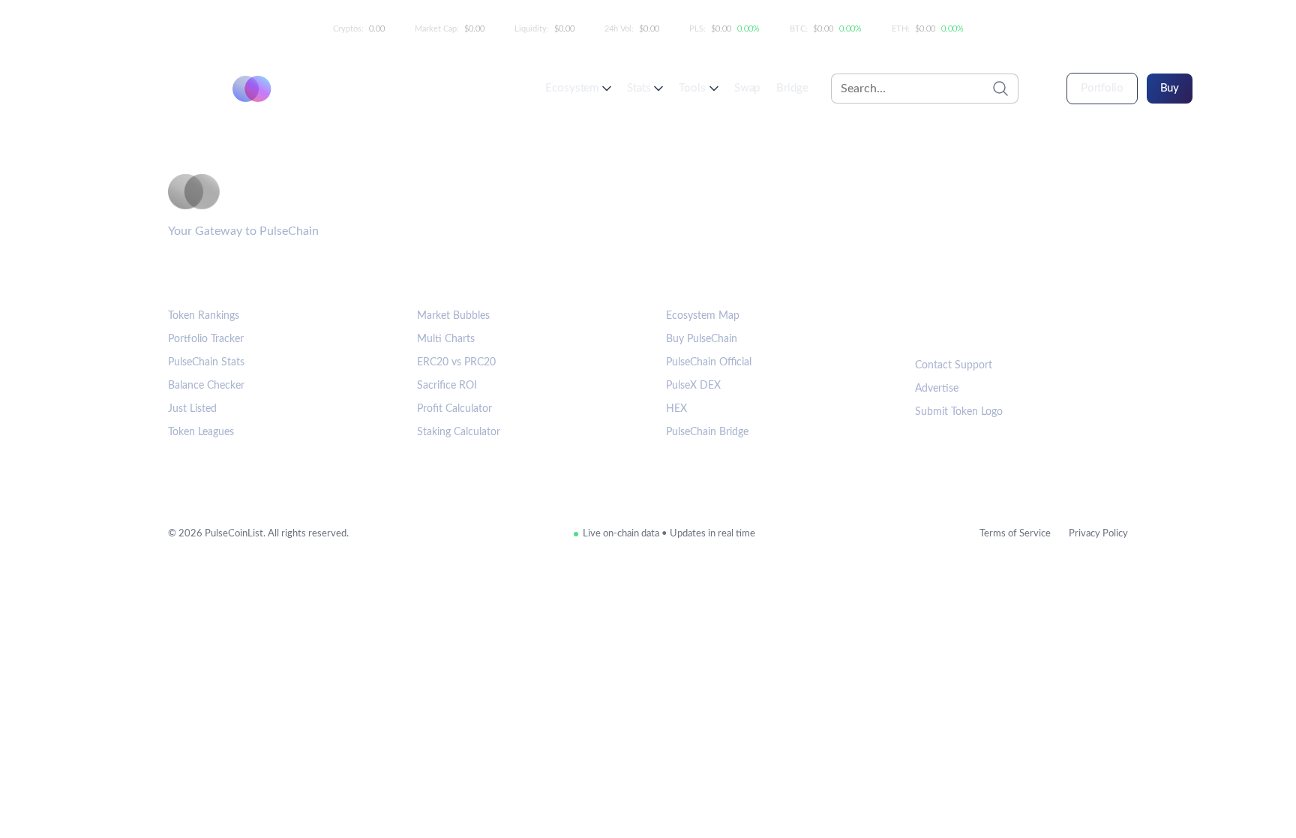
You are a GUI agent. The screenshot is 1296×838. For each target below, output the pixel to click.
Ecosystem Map (703, 316)
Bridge (792, 88)
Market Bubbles (453, 316)
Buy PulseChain (701, 339)
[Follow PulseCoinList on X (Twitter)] (979, 325)
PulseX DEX (693, 385)
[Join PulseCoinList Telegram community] (932, 325)
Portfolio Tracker (206, 339)
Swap (747, 88)
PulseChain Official (709, 362)
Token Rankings (203, 316)
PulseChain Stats (206, 362)
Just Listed (192, 409)
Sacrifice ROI (447, 385)
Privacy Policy (1098, 534)
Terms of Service (1015, 534)
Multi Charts (446, 339)
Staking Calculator (458, 432)
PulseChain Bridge (707, 432)
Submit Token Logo (959, 412)
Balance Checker (206, 385)
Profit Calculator (454, 409)
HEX (676, 409)
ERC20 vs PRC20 (456, 362)
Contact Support (953, 365)
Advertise (936, 388)
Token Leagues (201, 432)
